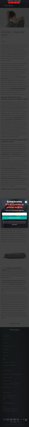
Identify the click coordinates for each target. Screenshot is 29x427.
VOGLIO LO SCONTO (14, 218)
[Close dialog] (26, 202)
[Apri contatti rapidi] (26, 420)
